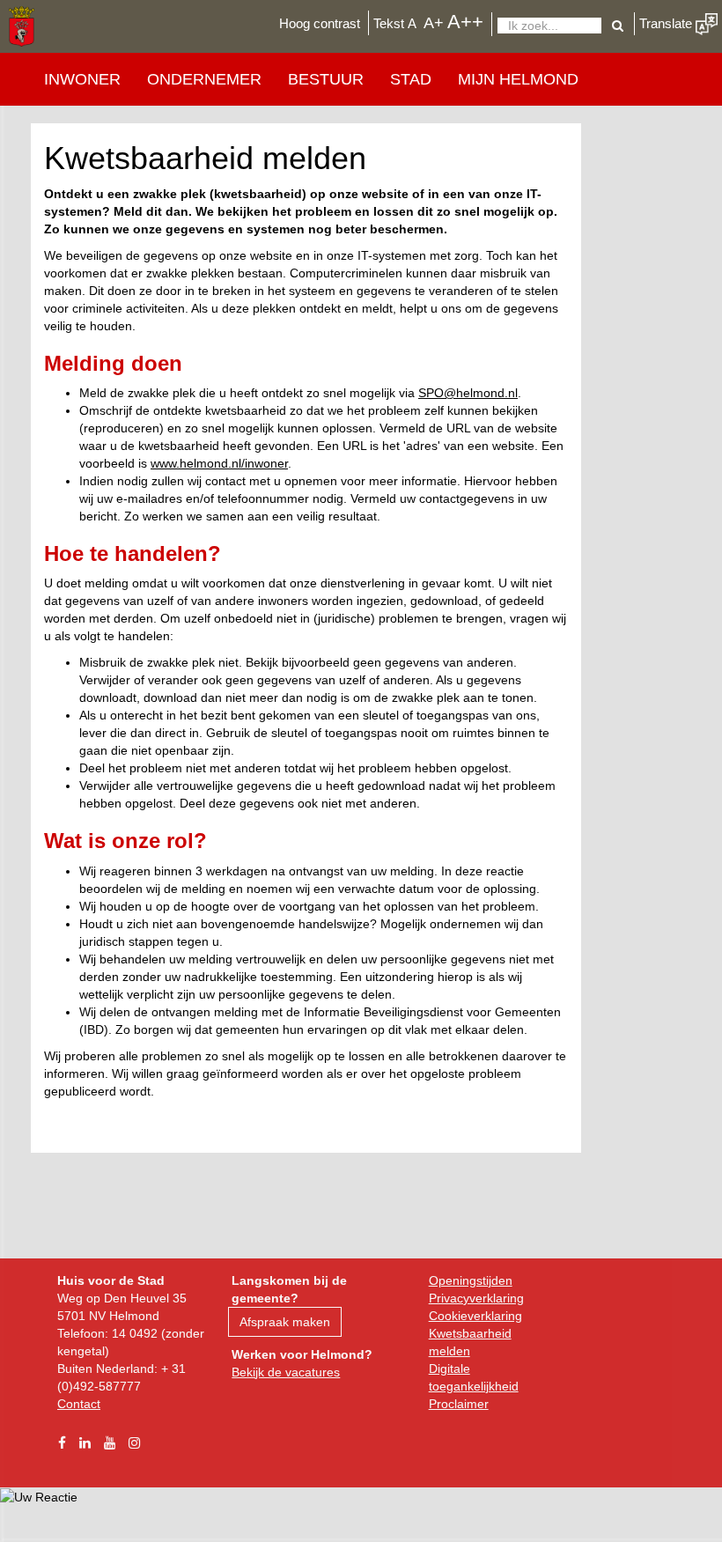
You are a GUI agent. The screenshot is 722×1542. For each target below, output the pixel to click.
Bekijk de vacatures (286, 1372)
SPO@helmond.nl (468, 393)
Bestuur (326, 79)
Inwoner (82, 79)
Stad (410, 79)
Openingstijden (470, 1280)
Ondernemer (204, 79)
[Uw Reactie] (38, 1496)
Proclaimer (459, 1404)
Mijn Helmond (518, 79)
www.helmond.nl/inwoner (219, 463)
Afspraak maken (284, 1322)
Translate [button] (667, 23)
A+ (434, 22)
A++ (465, 22)
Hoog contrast (319, 23)
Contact (78, 1404)
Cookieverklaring (475, 1316)
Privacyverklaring (476, 1298)
